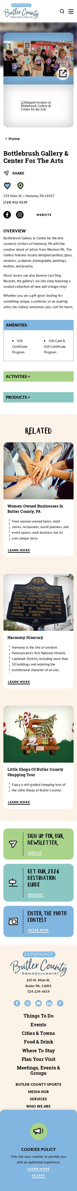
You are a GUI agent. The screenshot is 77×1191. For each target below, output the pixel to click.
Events (38, 1024)
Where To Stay (38, 1050)
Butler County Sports (38, 1084)
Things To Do (38, 1016)
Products (16, 397)
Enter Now (38, 930)
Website (44, 215)
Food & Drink (38, 1042)
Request (36, 895)
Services (38, 1098)
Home (13, 138)
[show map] (21, 186)
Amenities (16, 325)
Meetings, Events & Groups (38, 1070)
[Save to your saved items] (7, 186)
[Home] (24, 11)
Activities (16, 376)
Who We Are (38, 1106)
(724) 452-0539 (15, 202)
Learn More (38, 1169)
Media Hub (38, 1091)
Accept (38, 1175)
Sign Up (35, 853)
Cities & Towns (38, 1033)
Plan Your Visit (38, 1059)
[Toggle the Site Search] (62, 11)
